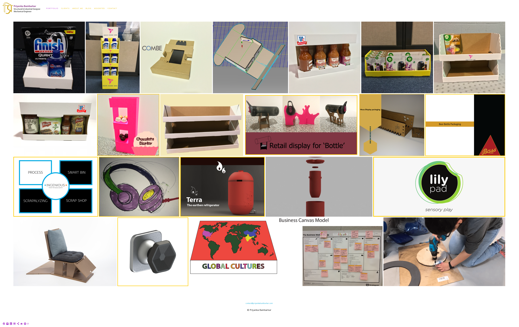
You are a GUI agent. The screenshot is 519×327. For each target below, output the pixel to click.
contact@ (249, 303)
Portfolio (52, 8)
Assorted (99, 8)
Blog (88, 8)
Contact (112, 8)
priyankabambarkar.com (263, 303)
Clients (65, 8)
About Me (77, 8)
